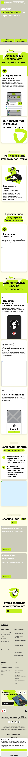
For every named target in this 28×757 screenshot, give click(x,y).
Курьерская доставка (20, 640)
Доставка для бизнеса (7, 650)
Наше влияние (5, 665)
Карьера (16, 667)
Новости (16, 686)
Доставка (3, 639)
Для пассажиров (18, 655)
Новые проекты (18, 670)
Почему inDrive (5, 641)
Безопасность (18, 653)
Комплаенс (14, 737)
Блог (15, 683)
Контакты (17, 673)
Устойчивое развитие (6, 667)
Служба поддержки (19, 681)
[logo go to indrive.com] (6, 2)
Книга (2, 674)
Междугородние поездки (5, 635)
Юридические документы (14, 734)
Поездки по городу (6, 632)
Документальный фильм (5, 670)
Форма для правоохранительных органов (20, 676)
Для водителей (18, 658)
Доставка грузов (18, 643)
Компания (17, 665)
